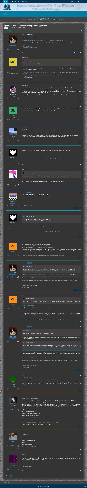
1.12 (64, 19)
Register (77, 1)
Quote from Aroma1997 (29, 216)
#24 (80, 106)
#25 (80, 127)
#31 (80, 263)
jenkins (48, 18)
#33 (80, 326)
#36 (80, 432)
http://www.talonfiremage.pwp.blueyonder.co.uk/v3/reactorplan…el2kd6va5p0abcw (39, 72)
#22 (80, 57)
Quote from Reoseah (28, 266)
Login (72, 1)
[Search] (82, 1)
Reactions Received (10, 47)
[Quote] (80, 52)
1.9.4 (56, 19)
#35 (80, 396)
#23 (80, 85)
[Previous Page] (5, 30)
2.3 (28, 19)
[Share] (81, 30)
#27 (80, 169)
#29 (80, 213)
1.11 (61, 19)
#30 (80, 242)
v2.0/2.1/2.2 (24, 19)
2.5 (30, 19)
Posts (8, 49)
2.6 (32, 19)
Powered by (43, 486)
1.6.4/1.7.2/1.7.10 (47, 19)
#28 (80, 192)
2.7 (34, 19)
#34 (80, 375)
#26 (80, 148)
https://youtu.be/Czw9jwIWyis (28, 305)
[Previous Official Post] (75, 52)
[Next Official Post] (77, 52)
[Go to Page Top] (85, 486)
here (57, 158)
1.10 (59, 19)
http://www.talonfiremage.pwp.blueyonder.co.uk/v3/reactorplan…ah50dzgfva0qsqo (39, 75)
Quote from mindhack (28, 173)
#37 (80, 454)
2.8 (37, 19)
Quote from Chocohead (29, 61)
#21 (80, 34)
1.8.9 (53, 19)
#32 (80, 295)
